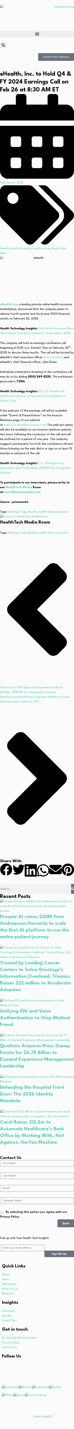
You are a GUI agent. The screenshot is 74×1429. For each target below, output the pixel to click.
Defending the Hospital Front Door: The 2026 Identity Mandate (32, 1094)
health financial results (53, 512)
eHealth (32, 512)
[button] (37, 34)
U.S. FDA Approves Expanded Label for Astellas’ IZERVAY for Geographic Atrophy (35, 468)
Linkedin (12, 1364)
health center (41, 248)
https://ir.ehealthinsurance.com (24, 425)
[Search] (72, 889)
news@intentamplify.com (22, 492)
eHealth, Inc (8, 304)
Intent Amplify (44, 1416)
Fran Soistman (53, 357)
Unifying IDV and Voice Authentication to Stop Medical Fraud (35, 1018)
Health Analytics (20, 248)
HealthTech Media (19, 487)
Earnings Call (16, 512)
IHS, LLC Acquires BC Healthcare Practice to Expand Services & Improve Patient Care (33, 396)
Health (4, 248)
